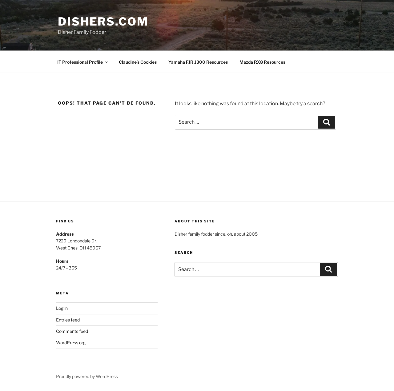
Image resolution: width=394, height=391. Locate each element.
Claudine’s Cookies (138, 62)
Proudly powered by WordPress (87, 376)
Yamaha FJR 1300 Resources (198, 62)
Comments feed (72, 331)
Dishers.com (103, 21)
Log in (62, 308)
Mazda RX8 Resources (262, 62)
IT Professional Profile (80, 62)
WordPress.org (71, 342)
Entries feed (68, 319)
